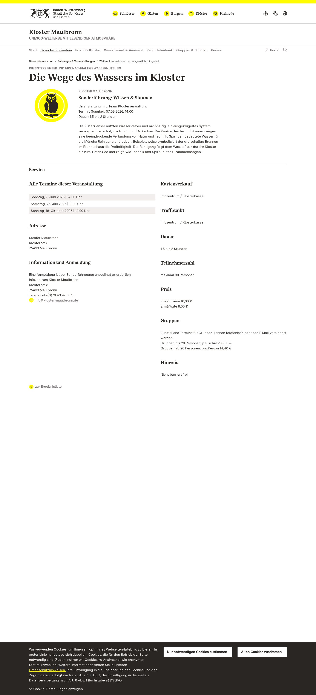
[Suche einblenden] (285, 50)
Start (33, 50)
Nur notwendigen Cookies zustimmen (197, 652)
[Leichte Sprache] (266, 13)
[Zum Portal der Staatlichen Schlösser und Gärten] (57, 13)
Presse (216, 50)
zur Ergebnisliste (48, 386)
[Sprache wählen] (285, 13)
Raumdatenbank (159, 50)
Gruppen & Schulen (191, 50)
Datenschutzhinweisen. (47, 670)
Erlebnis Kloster (88, 50)
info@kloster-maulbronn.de (56, 300)
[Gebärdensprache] (275, 13)
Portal (275, 50)
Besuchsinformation (56, 50)
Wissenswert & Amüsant (123, 50)
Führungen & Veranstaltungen (76, 61)
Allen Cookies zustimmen (261, 652)
